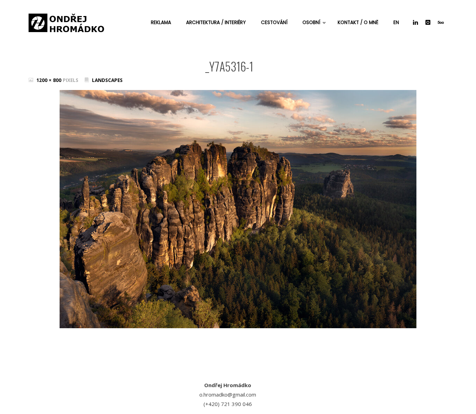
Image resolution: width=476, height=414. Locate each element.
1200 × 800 (49, 80)
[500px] (440, 22)
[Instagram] (428, 22)
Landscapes (107, 80)
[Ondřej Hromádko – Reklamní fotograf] (67, 21)
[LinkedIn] (415, 22)
